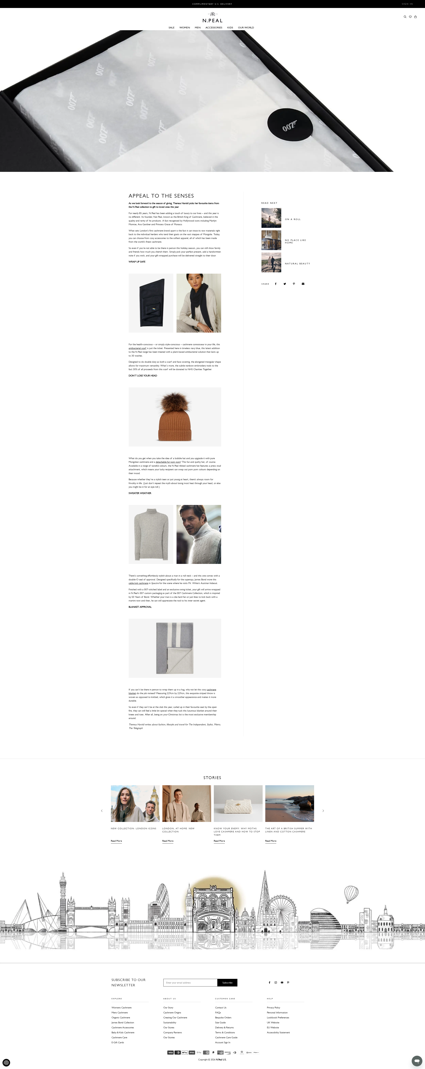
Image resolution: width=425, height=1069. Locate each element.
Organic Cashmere (121, 1017)
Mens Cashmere (120, 1012)
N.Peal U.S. (221, 1059)
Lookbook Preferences (278, 1017)
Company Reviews (172, 1032)
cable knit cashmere (138, 583)
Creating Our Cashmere (175, 1017)
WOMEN (184, 27)
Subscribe (227, 982)
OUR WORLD (246, 27)
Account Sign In (222, 1042)
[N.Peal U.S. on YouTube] (283, 982)
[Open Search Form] (405, 16)
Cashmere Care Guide (226, 1037)
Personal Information (277, 1012)
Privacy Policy (273, 1007)
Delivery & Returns (224, 1027)
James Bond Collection (123, 1022)
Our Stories (169, 1037)
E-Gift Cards (118, 1042)
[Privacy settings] (6, 1063)
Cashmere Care (119, 1037)
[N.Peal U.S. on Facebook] (270, 982)
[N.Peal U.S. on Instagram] (276, 982)
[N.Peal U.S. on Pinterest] (289, 982)
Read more (116, 840)
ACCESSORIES (214, 27)
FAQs (218, 1012)
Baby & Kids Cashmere (123, 1032)
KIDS (230, 27)
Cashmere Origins (172, 1012)
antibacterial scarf (137, 348)
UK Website (273, 1022)
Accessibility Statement (278, 1032)
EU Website (273, 1027)
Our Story (168, 1007)
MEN (198, 27)
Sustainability (169, 1022)
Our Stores (168, 1027)
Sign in (407, 4)
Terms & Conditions (225, 1032)
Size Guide (220, 1022)
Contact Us (220, 1007)
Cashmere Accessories (123, 1027)
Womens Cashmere (121, 1007)
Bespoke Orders (223, 1017)
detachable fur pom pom (168, 461)
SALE (171, 27)
